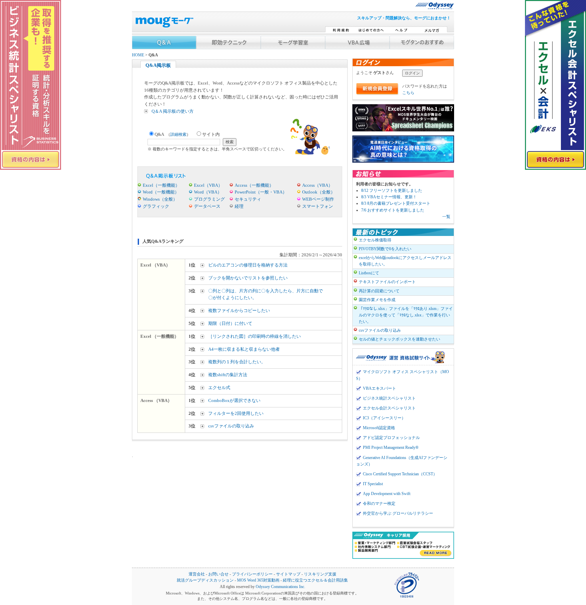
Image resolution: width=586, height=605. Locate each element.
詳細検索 (178, 134)
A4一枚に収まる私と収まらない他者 (244, 349)
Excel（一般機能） (161, 185)
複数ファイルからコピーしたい (239, 310)
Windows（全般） (160, 199)
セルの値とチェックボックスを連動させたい (399, 339)
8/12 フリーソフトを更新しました (391, 190)
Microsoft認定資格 (379, 427)
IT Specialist (373, 483)
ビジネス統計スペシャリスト (389, 398)
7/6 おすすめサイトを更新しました (392, 210)
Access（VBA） (317, 185)
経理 (239, 206)
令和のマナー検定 (379, 503)
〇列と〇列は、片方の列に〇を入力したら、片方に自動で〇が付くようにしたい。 (265, 294)
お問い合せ (218, 574)
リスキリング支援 (320, 574)
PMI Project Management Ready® (390, 447)
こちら (408, 92)
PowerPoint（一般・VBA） (261, 192)
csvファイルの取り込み (231, 425)
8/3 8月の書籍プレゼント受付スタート (395, 203)
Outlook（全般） (318, 192)
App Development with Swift (386, 493)
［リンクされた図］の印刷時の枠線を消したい (254, 336)
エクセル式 (219, 387)
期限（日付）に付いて (230, 323)
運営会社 (197, 574)
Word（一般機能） (161, 192)
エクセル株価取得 (375, 240)
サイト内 (211, 134)
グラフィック (156, 206)
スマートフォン (317, 206)
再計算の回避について (379, 291)
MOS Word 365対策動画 (258, 580)
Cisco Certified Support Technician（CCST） (400, 474)
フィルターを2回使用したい (235, 413)
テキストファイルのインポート (387, 281)
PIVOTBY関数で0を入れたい (385, 248)
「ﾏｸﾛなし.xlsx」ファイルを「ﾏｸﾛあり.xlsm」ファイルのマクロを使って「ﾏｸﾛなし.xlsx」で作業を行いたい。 (406, 315)
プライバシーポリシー (252, 574)
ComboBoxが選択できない (234, 400)
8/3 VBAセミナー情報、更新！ (389, 197)
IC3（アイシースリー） (384, 418)
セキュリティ (248, 199)
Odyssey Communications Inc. (280, 587)
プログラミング (209, 199)
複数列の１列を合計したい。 (237, 361)
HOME (138, 55)
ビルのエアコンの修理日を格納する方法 (248, 265)
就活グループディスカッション (205, 580)
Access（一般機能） (254, 185)
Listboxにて (369, 273)
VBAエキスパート (379, 388)
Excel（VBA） (208, 185)
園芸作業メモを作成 (377, 299)
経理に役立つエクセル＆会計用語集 (315, 580)
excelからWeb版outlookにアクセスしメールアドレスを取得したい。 (405, 261)
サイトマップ (288, 574)
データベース (207, 206)
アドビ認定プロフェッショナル (391, 437)
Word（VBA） (208, 192)
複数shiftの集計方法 (227, 374)
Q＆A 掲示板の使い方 (173, 111)
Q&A (173, 134)
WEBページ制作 (318, 199)
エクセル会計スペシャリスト (389, 408)
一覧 (446, 216)
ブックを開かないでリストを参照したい (248, 277)
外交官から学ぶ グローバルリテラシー (398, 513)
